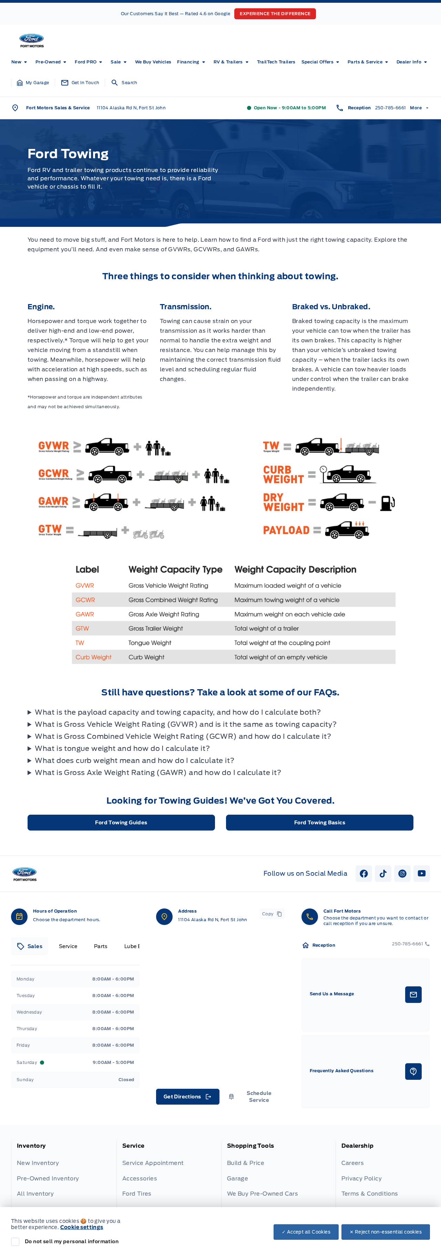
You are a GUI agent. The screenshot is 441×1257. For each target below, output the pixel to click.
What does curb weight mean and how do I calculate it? (134, 760)
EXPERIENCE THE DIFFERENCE (275, 13)
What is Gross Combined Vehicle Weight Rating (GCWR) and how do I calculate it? (183, 736)
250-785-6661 (390, 107)
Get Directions (187, 1098)
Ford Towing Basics (319, 822)
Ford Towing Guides (121, 822)
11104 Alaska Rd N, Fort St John (131, 107)
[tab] (29, 946)
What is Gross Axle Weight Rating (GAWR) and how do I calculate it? (158, 772)
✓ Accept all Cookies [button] (306, 1232)
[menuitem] (20, 62)
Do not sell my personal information (72, 1241)
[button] (33, 83)
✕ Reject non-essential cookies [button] (386, 1232)
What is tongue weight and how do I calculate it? (122, 748)
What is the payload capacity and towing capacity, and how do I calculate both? (178, 712)
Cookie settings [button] (81, 1227)
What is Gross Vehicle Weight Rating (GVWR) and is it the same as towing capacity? (186, 724)
